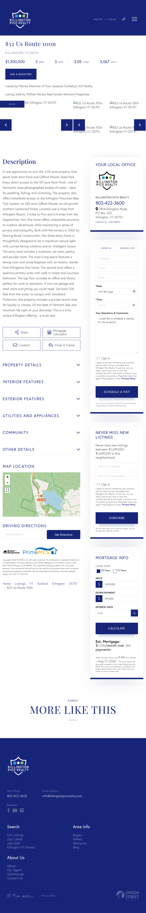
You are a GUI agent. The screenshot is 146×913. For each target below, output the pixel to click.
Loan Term (103, 566)
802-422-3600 (110, 203)
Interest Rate (104, 607)
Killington (58, 584)
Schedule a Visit (127, 248)
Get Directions (63, 534)
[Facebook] (8, 810)
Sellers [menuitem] (77, 839)
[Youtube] (14, 810)
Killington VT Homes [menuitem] (21, 847)
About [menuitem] (11, 866)
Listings (20, 584)
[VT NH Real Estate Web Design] (127, 896)
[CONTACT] (20, 74)
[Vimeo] (22, 810)
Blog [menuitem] (76, 847)
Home (7, 584)
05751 (73, 584)
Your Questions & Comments (112, 313)
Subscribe (117, 518)
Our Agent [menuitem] (14, 870)
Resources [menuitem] (80, 843)
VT (31, 584)
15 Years (121, 570)
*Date (99, 286)
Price (99, 578)
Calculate (116, 628)
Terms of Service (116, 405)
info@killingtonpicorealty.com (62, 796)
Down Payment (105, 592)
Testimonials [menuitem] (15, 874)
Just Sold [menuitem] (13, 843)
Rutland (42, 584)
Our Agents (114, 222)
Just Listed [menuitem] (14, 839)
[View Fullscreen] (7, 490)
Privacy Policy (128, 378)
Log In (112, 19)
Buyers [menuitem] (77, 835)
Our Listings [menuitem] (15, 835)
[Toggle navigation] (134, 19)
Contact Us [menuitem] (15, 878)
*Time (99, 299)
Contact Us (101, 222)
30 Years (105, 570)
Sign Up (98, 19)
